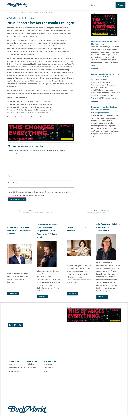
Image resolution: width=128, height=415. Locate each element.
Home (10, 12)
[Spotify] (20, 325)
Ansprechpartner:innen (17, 368)
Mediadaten (32, 5)
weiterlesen (94, 68)
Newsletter (84, 5)
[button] (8, 259)
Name (10, 176)
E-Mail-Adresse (13, 183)
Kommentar (12, 154)
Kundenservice (14, 371)
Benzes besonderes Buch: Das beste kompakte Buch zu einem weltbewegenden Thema (104, 110)
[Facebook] (10, 325)
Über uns (12, 364)
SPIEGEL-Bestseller (43, 5)
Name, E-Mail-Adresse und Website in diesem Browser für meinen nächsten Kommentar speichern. (40, 192)
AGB (45, 371)
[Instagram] (15, 325)
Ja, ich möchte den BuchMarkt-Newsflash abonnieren (27, 195)
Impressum (48, 364)
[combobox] (103, 5)
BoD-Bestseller (73, 5)
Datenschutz (48, 368)
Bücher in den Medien (20, 12)
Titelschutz (63, 5)
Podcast (54, 5)
